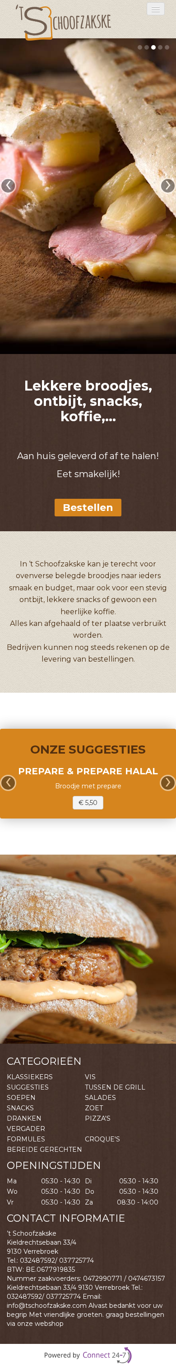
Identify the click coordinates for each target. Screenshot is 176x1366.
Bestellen (88, 507)
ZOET (94, 1108)
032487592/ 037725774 (57, 1260)
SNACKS (20, 1108)
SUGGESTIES (28, 1087)
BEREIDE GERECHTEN (44, 1149)
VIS (90, 1077)
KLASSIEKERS (30, 1077)
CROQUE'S (102, 1139)
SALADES (100, 1098)
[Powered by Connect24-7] (88, 1356)
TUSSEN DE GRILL (115, 1087)
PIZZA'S (98, 1118)
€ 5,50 (88, 803)
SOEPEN (21, 1098)
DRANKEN (24, 1118)
